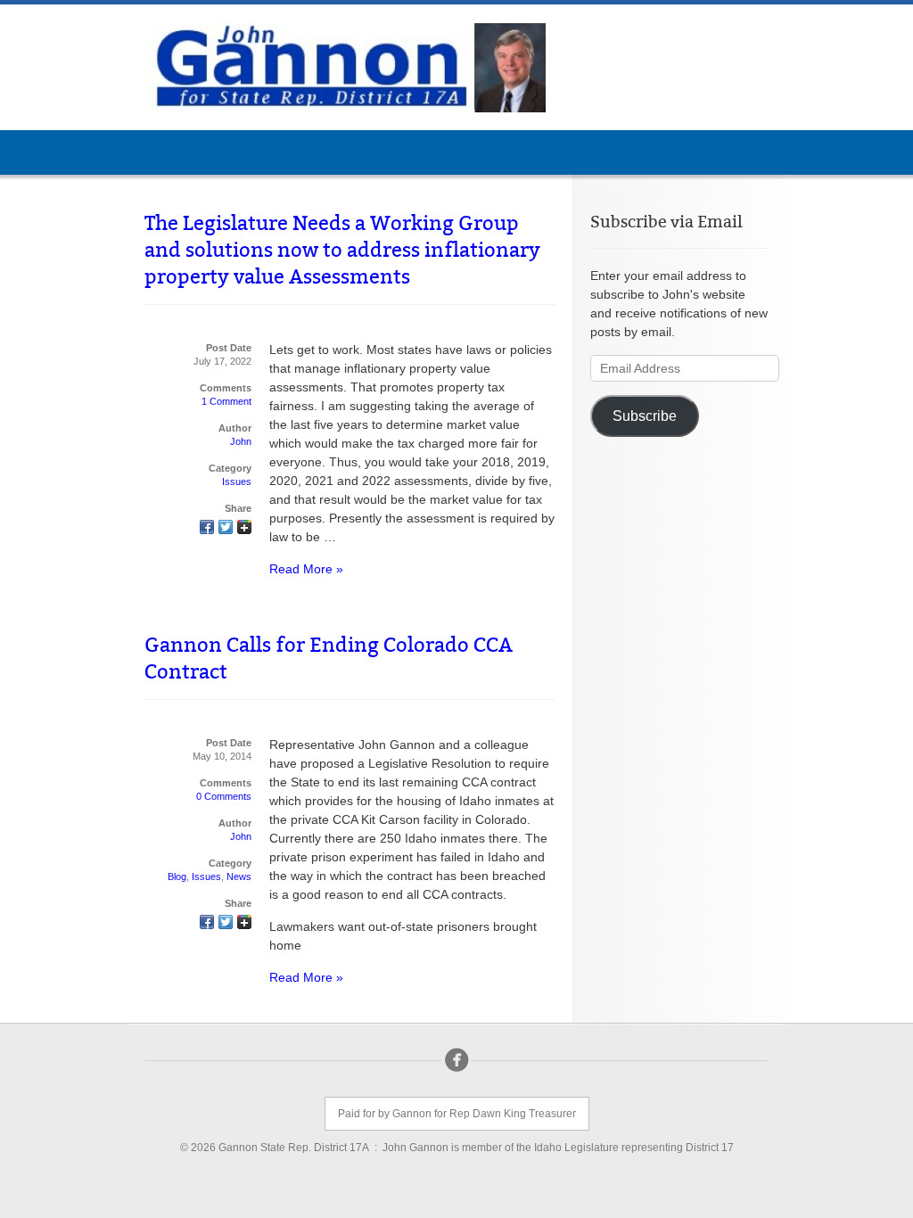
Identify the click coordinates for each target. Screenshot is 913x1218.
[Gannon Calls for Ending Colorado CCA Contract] (207, 924)
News (238, 876)
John (240, 441)
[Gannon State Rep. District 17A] (345, 67)
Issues (236, 481)
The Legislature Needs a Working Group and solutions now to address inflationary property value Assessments (342, 250)
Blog (177, 876)
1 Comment (226, 401)
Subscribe (645, 416)
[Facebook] (456, 1060)
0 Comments (223, 796)
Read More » (306, 569)
